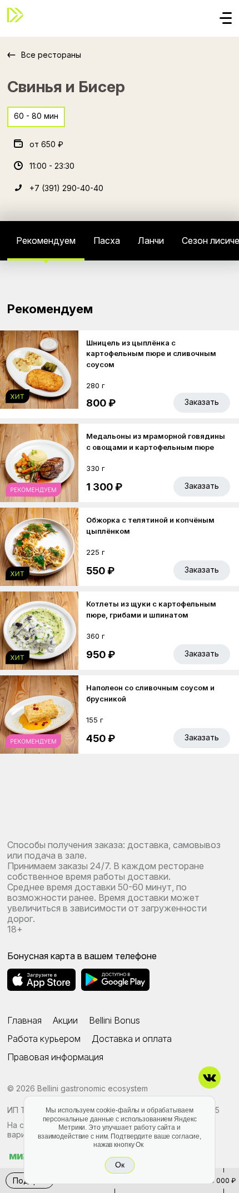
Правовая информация (55, 1056)
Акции (65, 1020)
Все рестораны (51, 54)
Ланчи (151, 240)
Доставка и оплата (132, 1038)
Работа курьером (44, 1038)
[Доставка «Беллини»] (18, 15)
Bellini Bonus (114, 1020)
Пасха (106, 240)
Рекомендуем (46, 240)
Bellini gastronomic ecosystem (92, 1088)
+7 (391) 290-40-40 (66, 188)
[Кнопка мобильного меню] (226, 19)
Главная (24, 1020)
